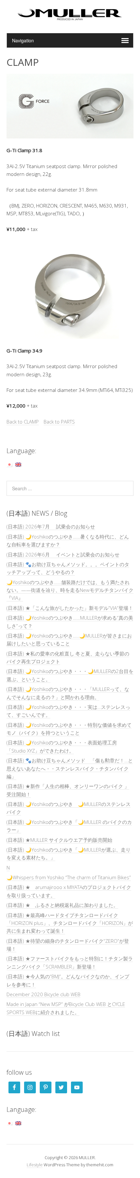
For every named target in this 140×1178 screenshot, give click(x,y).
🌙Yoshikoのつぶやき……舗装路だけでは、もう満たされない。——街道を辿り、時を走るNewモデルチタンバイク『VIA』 (70, 590)
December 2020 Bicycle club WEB (43, 994)
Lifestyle (35, 1165)
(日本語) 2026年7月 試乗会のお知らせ (51, 526)
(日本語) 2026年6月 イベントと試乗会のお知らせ (63, 554)
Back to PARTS (59, 421)
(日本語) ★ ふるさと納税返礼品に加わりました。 (62, 905)
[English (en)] (18, 464)
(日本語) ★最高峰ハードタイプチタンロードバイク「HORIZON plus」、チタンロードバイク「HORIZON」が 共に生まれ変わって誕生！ (70, 923)
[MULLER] (70, 16)
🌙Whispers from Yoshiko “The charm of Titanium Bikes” (69, 877)
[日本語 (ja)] (9, 464)
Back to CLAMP (23, 421)
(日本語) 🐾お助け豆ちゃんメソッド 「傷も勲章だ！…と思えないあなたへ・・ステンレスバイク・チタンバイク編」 (70, 768)
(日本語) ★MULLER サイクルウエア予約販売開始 (59, 840)
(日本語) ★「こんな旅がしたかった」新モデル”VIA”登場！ (70, 608)
